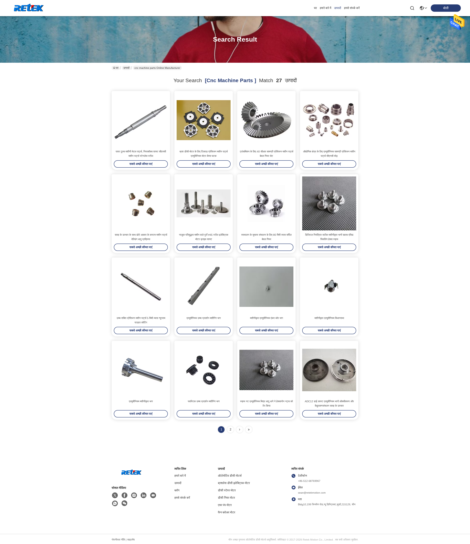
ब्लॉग (176, 490)
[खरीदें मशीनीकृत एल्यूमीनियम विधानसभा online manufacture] (329, 287)
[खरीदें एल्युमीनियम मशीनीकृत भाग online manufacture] (141, 370)
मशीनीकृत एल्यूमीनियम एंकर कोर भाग (266, 318)
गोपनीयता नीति (118, 539)
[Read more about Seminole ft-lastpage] (248, 429)
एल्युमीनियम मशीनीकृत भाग (141, 401)
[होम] (132, 477)
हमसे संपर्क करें (352, 8)
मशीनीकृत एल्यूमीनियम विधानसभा (329, 318)
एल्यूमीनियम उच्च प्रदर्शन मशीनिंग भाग (204, 318)
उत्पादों (337, 8)
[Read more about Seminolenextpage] (239, 429)
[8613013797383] (115, 503)
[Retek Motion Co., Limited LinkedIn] (143, 495)
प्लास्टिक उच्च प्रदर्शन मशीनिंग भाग (204, 401)
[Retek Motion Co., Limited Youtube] (153, 495)
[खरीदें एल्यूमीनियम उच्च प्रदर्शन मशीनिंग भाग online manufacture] (204, 287)
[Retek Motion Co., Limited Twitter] (115, 495)
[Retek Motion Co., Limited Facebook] (124, 495)
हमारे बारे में (325, 8)
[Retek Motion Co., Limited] (29, 8)
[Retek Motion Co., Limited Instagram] (134, 495)
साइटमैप (131, 539)
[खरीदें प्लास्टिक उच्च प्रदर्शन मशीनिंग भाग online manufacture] (204, 370)
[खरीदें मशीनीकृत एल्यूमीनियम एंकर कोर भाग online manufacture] (266, 287)
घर (315, 8)
